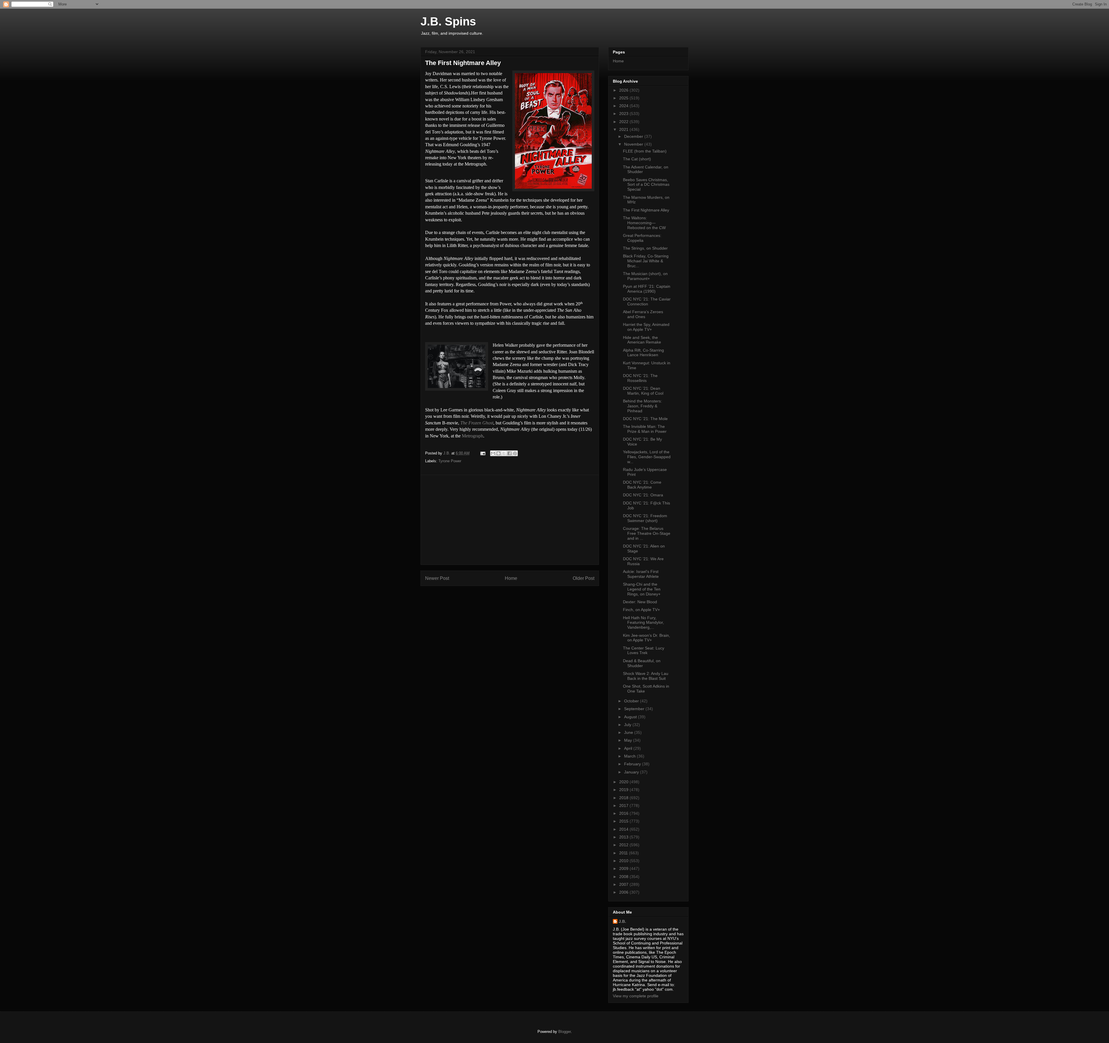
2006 (624, 892)
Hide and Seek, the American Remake (642, 340)
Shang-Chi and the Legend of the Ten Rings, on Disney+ (641, 589)
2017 (624, 805)
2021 (624, 129)
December (634, 136)
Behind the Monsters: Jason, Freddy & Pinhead (642, 406)
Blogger (564, 1031)
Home (511, 578)
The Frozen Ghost (476, 422)
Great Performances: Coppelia (642, 238)
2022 (624, 121)
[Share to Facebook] (509, 453)
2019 (624, 789)
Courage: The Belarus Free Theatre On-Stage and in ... (646, 533)
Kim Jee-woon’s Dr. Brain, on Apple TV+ (646, 638)
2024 (624, 105)
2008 (624, 876)
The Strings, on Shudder (645, 248)
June (629, 732)
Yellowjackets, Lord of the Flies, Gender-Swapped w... (647, 457)
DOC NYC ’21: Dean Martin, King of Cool (643, 391)
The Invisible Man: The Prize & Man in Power (645, 429)
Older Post (583, 578)
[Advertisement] (509, 519)
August (631, 716)
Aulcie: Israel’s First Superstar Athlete (641, 574)
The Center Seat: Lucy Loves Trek (643, 650)
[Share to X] (504, 453)
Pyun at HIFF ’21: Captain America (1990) (646, 289)
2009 (624, 868)
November (634, 144)
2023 (624, 113)
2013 (624, 837)
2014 (624, 829)
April (628, 748)
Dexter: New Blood (640, 602)
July (628, 724)
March (630, 756)
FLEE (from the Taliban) (645, 151)
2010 (624, 860)
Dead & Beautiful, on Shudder (641, 663)
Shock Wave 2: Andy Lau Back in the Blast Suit (645, 676)
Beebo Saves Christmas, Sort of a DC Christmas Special (646, 184)
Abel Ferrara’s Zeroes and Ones (643, 314)
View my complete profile (635, 996)
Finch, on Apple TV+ (641, 609)
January (632, 772)
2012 (624, 844)
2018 (624, 797)
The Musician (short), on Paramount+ (645, 276)
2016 (624, 813)
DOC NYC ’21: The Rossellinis (640, 378)
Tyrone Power (449, 461)
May (628, 740)
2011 (624, 853)
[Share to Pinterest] (515, 453)
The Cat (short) (637, 159)
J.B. (622, 921)
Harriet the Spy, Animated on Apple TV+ (646, 327)
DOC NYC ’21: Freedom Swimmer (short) (645, 518)
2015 (624, 821)
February (633, 764)
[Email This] (493, 453)
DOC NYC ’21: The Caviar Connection (647, 301)
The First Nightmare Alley (646, 210)
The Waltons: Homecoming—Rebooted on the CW (644, 223)
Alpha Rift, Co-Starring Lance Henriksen (643, 352)
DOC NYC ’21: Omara (643, 495)
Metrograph (472, 435)
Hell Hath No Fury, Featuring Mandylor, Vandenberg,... (643, 622)
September (634, 708)
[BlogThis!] (498, 453)
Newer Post (437, 578)
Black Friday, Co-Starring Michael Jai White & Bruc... (646, 261)
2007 (624, 884)
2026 (624, 90)
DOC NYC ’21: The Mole (645, 418)
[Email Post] (482, 453)
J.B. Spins (448, 21)
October (632, 701)
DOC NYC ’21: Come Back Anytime (642, 484)
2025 (624, 98)
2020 (624, 782)
